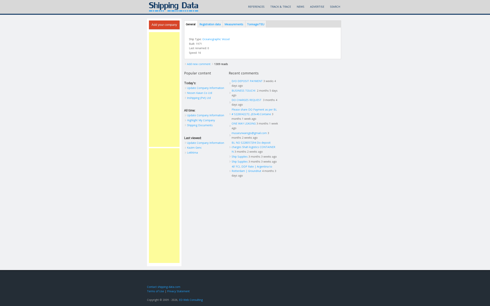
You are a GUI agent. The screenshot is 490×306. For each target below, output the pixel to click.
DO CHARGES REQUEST (247, 100)
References (256, 6)
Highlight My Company (201, 120)
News (300, 6)
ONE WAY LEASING (244, 123)
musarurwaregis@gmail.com (249, 133)
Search (335, 6)
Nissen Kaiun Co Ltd (199, 93)
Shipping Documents (200, 125)
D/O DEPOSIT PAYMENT (247, 81)
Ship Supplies (240, 156)
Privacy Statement (178, 291)
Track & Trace (280, 6)
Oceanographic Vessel (216, 39)
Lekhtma (192, 152)
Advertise (317, 6)
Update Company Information (205, 88)
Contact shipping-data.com (163, 287)
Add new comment (199, 64)
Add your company (164, 24)
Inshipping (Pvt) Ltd (199, 98)
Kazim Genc (194, 147)
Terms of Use (155, 291)
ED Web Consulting (191, 300)
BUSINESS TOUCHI (244, 90)
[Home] (173, 7)
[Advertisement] (164, 89)
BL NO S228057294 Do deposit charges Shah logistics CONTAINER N (253, 147)
